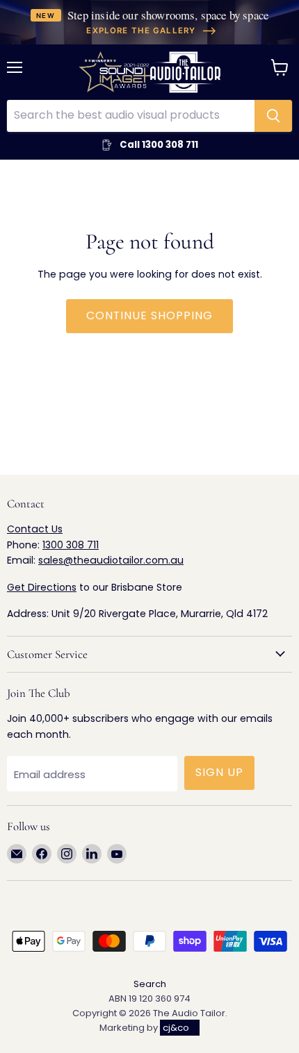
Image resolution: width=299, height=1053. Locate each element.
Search (150, 984)
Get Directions (41, 587)
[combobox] (130, 116)
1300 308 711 (70, 545)
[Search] (273, 116)
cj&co (176, 1027)
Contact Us (35, 529)
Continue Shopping (149, 315)
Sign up (219, 772)
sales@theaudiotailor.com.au (111, 560)
